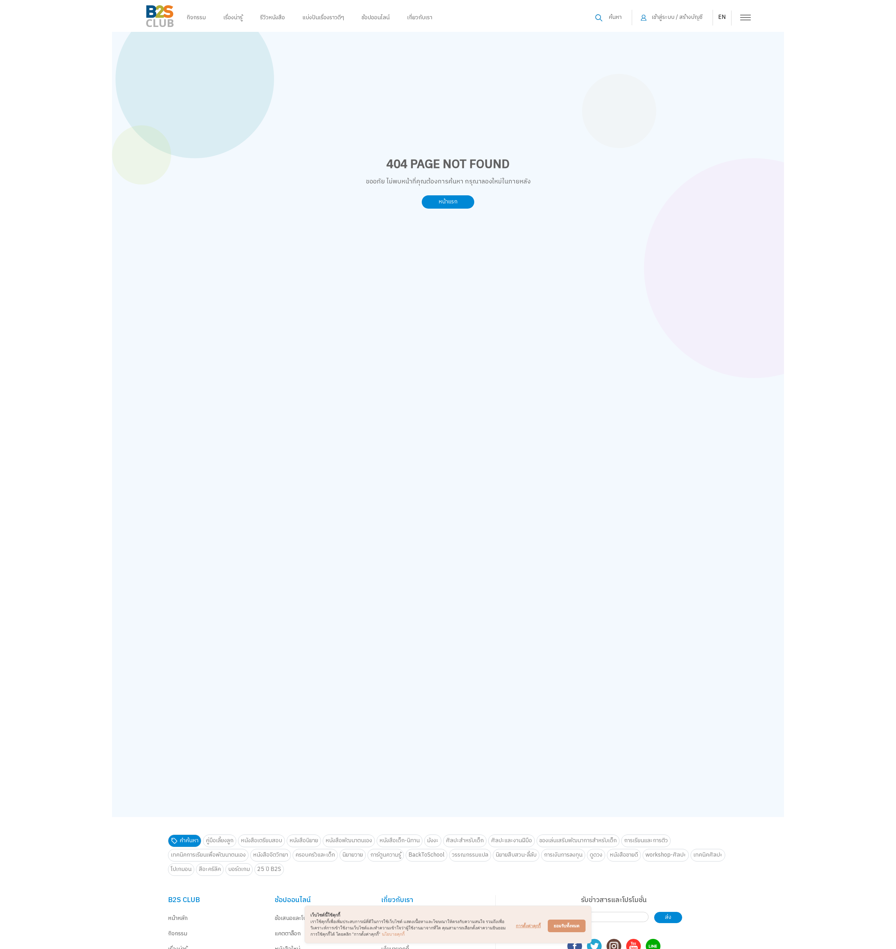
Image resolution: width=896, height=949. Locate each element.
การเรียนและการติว (646, 840)
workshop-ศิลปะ (665, 855)
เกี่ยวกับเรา (419, 17)
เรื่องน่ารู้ (233, 17)
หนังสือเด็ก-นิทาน (399, 840)
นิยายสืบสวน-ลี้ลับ (516, 855)
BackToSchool (426, 855)
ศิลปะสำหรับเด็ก (465, 840)
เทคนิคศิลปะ (707, 855)
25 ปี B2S (269, 869)
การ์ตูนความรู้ (385, 855)
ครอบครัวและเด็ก (315, 855)
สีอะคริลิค (210, 869)
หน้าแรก (448, 202)
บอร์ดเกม (239, 869)
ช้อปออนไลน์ (376, 17)
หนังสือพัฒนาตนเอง (349, 840)
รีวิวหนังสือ (272, 17)
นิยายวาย (352, 855)
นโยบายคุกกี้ (393, 934)
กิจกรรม (196, 17)
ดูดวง (596, 855)
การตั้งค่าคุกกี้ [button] (528, 925)
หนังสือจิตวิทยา (270, 855)
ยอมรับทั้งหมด (567, 925)
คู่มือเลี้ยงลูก (219, 840)
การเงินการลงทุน (563, 855)
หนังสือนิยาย (303, 840)
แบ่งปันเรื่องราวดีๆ (323, 17)
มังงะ (433, 840)
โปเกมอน (181, 869)
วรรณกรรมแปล (470, 855)
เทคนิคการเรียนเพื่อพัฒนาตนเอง (208, 855)
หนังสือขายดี (624, 855)
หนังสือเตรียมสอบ (261, 840)
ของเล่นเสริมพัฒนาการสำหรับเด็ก (578, 840)
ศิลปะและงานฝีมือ (511, 840)
